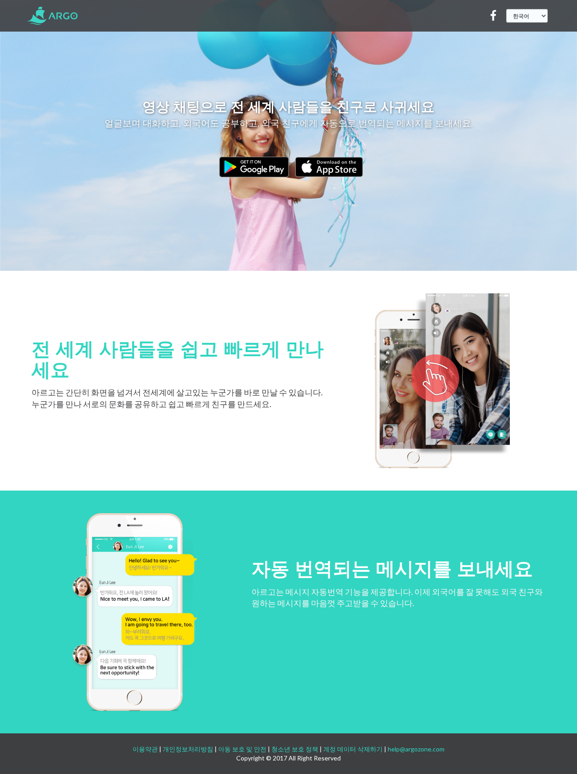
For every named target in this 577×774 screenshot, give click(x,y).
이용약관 (145, 749)
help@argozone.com (416, 749)
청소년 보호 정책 (294, 749)
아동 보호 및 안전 (242, 749)
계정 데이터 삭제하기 (353, 749)
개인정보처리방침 (188, 749)
